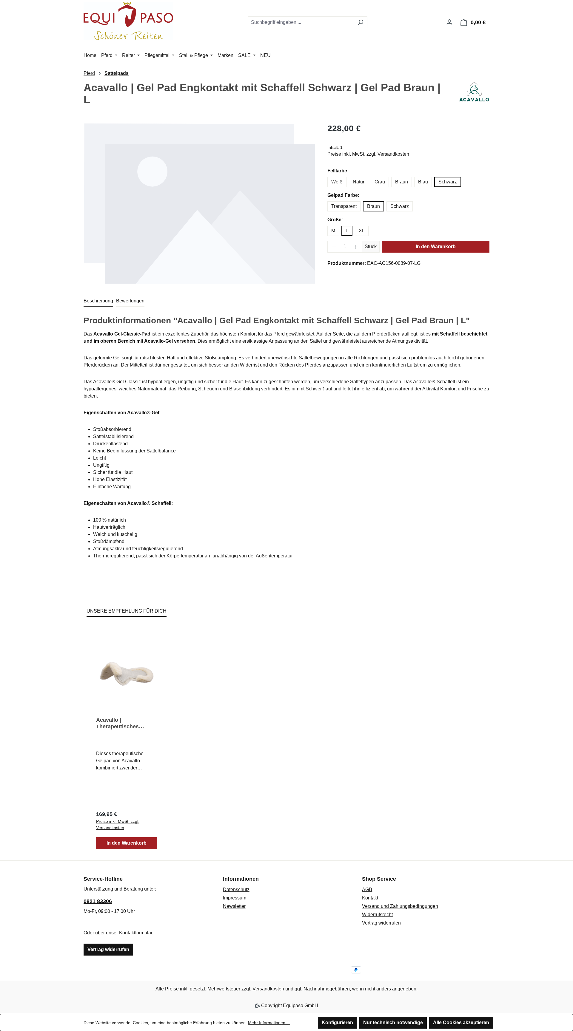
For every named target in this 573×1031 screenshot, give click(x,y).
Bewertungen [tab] (130, 300)
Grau (380, 181)
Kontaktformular (135, 932)
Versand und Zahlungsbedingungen (400, 906)
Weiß (337, 181)
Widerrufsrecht (377, 914)
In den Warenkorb (436, 246)
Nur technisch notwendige (393, 1022)
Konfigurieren (337, 1022)
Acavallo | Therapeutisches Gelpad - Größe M (118, 723)
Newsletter (234, 906)
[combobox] (301, 22)
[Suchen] (360, 22)
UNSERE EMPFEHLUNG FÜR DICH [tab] (127, 610)
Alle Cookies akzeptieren (461, 1022)
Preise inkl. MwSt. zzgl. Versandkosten (368, 154)
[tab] (98, 301)
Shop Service (379, 879)
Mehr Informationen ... (269, 1022)
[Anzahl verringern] (333, 247)
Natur (358, 181)
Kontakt (370, 897)
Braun (401, 181)
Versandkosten (268, 988)
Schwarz (447, 181)
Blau (423, 181)
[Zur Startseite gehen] (128, 21)
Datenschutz (236, 889)
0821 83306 (98, 901)
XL (362, 230)
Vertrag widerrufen (108, 949)
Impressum (234, 897)
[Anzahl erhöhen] (356, 247)
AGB (367, 889)
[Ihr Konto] (449, 22)
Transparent (344, 206)
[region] (199, 203)
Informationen (241, 879)
